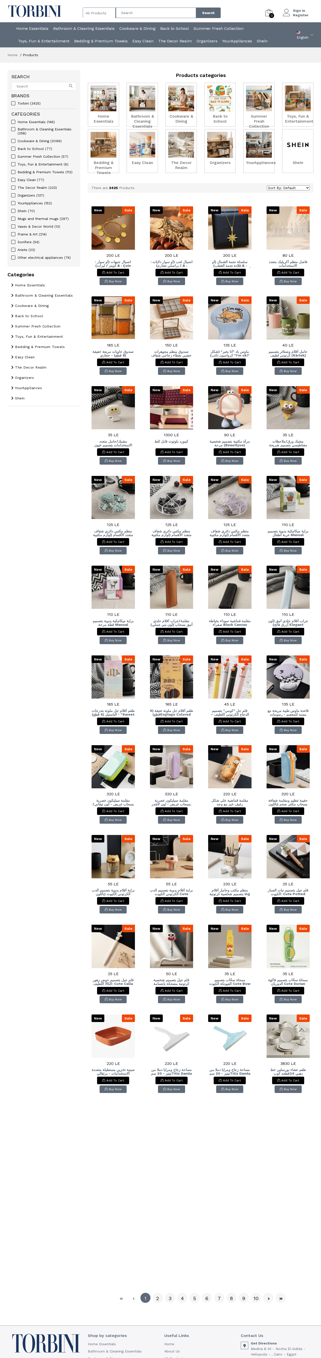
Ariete (26, 250)
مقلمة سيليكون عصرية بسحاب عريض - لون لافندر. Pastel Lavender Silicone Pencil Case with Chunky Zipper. (171, 802)
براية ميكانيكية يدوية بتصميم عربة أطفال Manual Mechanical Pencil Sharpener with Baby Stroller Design (288, 533)
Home (13, 55)
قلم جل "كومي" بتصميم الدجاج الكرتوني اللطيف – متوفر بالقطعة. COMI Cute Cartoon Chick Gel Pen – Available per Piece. (230, 712)
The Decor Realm (175, 41)
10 (256, 1298)
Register (300, 15)
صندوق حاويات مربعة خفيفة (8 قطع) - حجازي (113, 353)
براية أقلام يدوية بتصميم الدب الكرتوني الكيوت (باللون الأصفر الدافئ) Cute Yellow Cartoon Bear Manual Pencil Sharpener (113, 892)
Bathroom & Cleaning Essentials (84, 28)
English (302, 37)
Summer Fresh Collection (219, 28)
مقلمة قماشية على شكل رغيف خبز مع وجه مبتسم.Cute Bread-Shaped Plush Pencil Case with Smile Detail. (230, 802)
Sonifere (28, 242)
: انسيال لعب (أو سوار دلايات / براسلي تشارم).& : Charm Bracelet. (171, 264)
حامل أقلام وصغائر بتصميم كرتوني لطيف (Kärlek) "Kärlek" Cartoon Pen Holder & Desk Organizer (288, 353)
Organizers (207, 41)
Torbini (29, 103)
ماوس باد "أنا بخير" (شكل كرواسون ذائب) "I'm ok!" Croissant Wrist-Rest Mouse (230, 353)
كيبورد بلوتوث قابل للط (171, 441)
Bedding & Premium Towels (101, 41)
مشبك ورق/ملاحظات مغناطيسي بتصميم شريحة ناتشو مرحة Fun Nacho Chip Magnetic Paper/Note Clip (288, 443)
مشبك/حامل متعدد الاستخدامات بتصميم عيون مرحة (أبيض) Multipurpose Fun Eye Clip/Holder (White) (113, 443)
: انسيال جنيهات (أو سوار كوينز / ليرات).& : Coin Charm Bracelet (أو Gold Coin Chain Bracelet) (113, 264)
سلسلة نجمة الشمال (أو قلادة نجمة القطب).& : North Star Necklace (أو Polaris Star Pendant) (230, 264)
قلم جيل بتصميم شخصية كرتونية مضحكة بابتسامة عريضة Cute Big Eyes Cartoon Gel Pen (171, 982)
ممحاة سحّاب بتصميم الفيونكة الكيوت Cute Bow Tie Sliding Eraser (230, 982)
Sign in (299, 11)
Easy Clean (142, 41)
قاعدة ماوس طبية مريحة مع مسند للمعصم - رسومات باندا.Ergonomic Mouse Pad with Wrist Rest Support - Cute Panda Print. (288, 712)
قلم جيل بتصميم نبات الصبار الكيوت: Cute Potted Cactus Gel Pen (288, 892)
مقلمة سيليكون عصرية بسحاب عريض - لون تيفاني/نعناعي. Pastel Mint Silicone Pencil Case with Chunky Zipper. (113, 802)
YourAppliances (237, 41)
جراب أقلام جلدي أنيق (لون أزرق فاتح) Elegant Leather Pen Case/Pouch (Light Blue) (288, 623)
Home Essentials (32, 28)
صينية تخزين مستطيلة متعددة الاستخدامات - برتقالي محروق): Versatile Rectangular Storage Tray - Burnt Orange (113, 1071)
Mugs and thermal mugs (43, 219)
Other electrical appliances (44, 258)
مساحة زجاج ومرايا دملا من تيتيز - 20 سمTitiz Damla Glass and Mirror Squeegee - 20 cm (229, 1071)
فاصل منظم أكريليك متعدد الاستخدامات (288, 264)
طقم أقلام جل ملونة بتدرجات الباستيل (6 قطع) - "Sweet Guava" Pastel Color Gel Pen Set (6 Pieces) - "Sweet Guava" (113, 712)
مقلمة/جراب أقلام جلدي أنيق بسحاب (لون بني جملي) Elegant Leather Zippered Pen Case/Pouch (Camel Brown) (171, 623)
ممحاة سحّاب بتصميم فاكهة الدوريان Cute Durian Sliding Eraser (288, 982)
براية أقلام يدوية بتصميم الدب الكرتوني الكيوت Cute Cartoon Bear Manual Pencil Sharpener (171, 892)
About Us (172, 1351)
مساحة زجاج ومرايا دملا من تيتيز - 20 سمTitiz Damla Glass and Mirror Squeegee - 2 (171, 1071)
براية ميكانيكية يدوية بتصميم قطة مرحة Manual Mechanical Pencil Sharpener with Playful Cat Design (113, 623)
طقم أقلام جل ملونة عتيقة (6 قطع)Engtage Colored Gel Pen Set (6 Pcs (171, 712)
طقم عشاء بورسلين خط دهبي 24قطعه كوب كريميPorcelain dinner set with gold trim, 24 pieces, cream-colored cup (288, 1071)
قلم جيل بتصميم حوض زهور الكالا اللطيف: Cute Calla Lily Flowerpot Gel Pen (113, 982)
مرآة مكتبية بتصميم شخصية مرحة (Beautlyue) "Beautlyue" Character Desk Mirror (229, 443)
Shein (262, 41)
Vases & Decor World (39, 226)
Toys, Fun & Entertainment (43, 41)
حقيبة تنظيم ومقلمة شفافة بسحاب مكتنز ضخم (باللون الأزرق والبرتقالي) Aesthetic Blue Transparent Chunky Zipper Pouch (288, 802)
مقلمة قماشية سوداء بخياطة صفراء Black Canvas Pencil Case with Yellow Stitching (230, 623)
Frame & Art (32, 234)
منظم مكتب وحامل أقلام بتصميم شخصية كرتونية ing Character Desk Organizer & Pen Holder (230, 892)
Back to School (174, 28)
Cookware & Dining (137, 28)
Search (208, 13)
